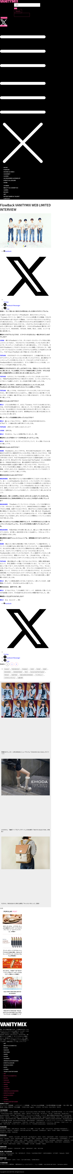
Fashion (6, 1050)
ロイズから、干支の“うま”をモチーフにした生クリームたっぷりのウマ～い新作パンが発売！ (12, 972)
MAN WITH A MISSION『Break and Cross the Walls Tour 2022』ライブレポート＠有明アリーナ (12, 1012)
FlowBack (24, 669)
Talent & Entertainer (11, 1071)
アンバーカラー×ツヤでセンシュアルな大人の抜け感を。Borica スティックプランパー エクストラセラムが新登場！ (12, 953)
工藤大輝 (20, 678)
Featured (7, 1052)
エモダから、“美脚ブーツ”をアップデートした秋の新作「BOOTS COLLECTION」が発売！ (25, 830)
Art (5, 1043)
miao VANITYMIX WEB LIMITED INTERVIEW (12, 992)
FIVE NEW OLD (15, 669)
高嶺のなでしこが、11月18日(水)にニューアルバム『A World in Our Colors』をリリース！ (25, 753)
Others (6, 1069)
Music (5, 1067)
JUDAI (32, 669)
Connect (6, 669)
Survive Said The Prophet (37, 672)
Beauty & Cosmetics (10, 1045)
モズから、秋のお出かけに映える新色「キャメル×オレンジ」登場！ (20, 903)
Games (6, 1054)
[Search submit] (15, 8)
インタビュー (39, 675)
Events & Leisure (9, 1063)
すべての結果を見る (22, 15)
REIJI (26, 672)
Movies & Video (8, 1065)
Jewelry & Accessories (11, 1060)
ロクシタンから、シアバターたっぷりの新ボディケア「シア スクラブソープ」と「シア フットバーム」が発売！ (12, 928)
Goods (6, 1056)
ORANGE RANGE (18, 672)
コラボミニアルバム (9, 678)
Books (6, 1048)
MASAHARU (7, 672)
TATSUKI (6, 675)
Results (18, 11)
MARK (44, 669)
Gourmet (7, 1058)
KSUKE (38, 669)
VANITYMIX (14, 675)
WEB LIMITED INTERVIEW (26, 675)
